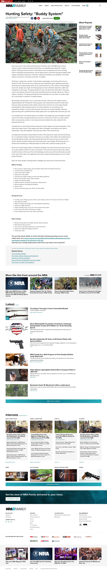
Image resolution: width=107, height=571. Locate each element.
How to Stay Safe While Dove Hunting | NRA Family (64, 292)
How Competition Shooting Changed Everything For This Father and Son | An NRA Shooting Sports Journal (40, 455)
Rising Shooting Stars (61, 467)
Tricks (63, 439)
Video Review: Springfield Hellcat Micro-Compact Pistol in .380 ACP (52, 370)
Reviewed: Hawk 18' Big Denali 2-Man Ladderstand (50, 385)
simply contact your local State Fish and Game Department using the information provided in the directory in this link (41, 239)
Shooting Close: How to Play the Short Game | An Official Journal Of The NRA (16, 436)
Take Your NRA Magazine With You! (16, 562)
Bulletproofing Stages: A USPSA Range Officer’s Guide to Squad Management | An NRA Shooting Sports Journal (17, 444)
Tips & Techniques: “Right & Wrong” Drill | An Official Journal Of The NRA (65, 443)
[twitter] (35, 17)
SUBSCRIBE (13, 499)
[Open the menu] (87, 5)
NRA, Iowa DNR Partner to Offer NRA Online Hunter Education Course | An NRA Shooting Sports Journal (17, 293)
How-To (67, 5)
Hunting (11, 18)
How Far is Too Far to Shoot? (21, 258)
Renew (19, 1)
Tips (18, 439)
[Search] (100, 5)
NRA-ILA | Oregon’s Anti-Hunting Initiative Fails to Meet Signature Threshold (90, 447)
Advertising (8, 517)
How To (15, 439)
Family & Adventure (37, 312)
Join (16, 1)
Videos (47, 5)
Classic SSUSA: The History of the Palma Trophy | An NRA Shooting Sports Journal (40, 449)
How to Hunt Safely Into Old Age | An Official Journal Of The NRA (90, 292)
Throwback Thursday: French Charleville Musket (49, 308)
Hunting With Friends (44, 248)
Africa (42, 439)
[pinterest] (38, 17)
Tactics (59, 439)
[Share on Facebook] (32, 17)
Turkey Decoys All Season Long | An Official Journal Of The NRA (65, 436)
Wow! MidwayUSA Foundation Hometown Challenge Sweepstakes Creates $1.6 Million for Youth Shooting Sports (50, 326)
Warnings (31, 568)
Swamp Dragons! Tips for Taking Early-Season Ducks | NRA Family (41, 292)
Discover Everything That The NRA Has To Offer (64, 562)
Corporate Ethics (23, 568)
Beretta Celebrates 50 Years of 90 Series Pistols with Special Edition (50, 340)
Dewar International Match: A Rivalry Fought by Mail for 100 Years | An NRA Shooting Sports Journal (40, 444)
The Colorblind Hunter (19, 254)
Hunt (39, 439)
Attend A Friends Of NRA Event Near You (89, 562)
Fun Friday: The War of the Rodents (23, 262)
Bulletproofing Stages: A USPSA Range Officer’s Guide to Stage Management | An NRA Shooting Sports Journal (17, 456)
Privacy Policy (8, 568)
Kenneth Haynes (54, 248)
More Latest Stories (59, 401)
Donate (23, 1)
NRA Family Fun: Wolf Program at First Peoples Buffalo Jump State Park (51, 355)
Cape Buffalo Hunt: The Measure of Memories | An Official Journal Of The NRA (40, 436)
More (16, 305)
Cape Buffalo (34, 439)
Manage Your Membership (85, 521)
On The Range (76, 5)
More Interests (22, 415)
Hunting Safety (20, 248)
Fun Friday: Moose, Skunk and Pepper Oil (25, 256)
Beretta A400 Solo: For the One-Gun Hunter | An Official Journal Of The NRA (89, 443)
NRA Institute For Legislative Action (62, 515)
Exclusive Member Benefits (85, 517)
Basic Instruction (56, 5)
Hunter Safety (28, 248)
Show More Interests (61, 484)
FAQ (36, 568)
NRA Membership (83, 515)
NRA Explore (57, 517)
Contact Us (8, 515)
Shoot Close (10, 439)
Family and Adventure (35, 517)
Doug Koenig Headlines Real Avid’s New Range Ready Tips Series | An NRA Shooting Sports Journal (16, 450)
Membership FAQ (83, 519)
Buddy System (35, 248)
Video (34, 377)
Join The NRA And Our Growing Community (40, 562)
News (40, 5)
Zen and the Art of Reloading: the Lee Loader (26, 260)
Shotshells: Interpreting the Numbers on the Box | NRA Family (65, 452)
